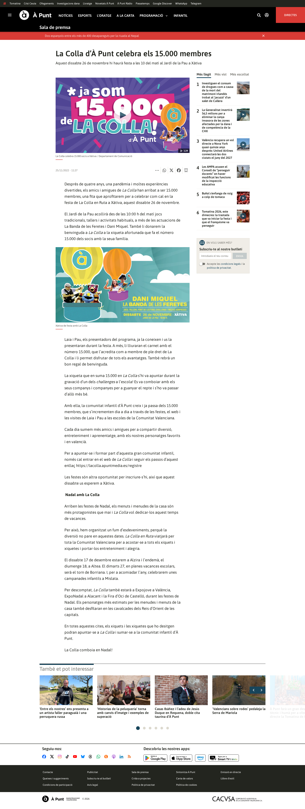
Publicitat (92, 772)
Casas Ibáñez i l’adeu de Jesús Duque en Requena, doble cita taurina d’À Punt (177, 713)
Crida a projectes (141, 778)
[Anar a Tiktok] (68, 756)
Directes (290, 15)
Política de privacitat (143, 784)
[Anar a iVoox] (106, 756)
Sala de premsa (55, 27)
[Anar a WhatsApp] (99, 756)
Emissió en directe (231, 772)
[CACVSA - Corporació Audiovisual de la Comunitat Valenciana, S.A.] (237, 799)
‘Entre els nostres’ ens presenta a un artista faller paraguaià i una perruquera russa (64, 713)
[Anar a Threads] (91, 756)
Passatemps (142, 3)
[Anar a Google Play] (155, 758)
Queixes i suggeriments (56, 778)
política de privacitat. (219, 267)
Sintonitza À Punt (185, 772)
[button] (138, 728)
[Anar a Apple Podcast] (114, 756)
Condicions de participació (57, 784)
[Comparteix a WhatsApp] (164, 170)
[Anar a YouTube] (75, 756)
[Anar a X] (52, 756)
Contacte (48, 772)
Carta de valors (184, 778)
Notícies (66, 15)
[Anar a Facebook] (44, 756)
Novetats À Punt (104, 3)
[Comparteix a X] (171, 170)
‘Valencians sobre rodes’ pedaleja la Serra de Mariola (238, 711)
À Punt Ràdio (124, 3)
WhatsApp (181, 3)
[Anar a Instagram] (60, 756)
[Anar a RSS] (130, 756)
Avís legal (92, 784)
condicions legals (231, 263)
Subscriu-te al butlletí (99, 778)
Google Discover (162, 3)
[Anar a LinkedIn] (122, 756)
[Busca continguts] (259, 15)
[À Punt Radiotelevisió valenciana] (61, 799)
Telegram (196, 3)
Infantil (180, 15)
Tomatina (15, 3)
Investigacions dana (68, 3)
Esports (85, 15)
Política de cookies (186, 784)
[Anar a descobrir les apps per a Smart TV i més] (223, 758)
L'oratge (87, 3)
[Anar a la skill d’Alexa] (200, 758)
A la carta (125, 15)
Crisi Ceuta (30, 3)
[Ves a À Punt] (35, 15)
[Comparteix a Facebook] (178, 170)
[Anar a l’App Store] (181, 758)
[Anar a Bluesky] (83, 756)
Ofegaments (47, 3)
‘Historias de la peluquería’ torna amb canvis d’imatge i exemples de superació (123, 713)
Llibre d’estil (227, 778)
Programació (151, 15)
